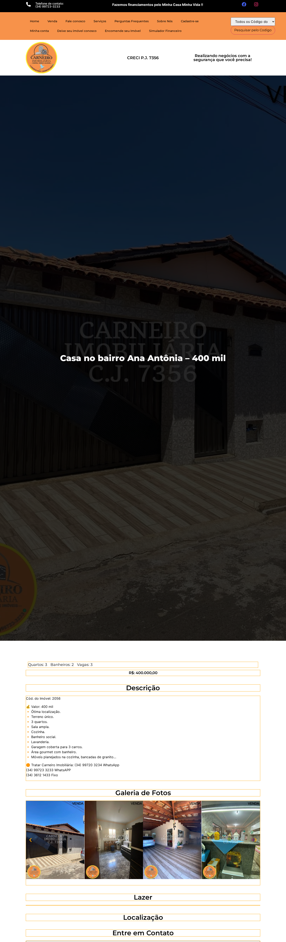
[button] (30, 839)
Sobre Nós (165, 21)
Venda (52, 21)
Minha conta (39, 31)
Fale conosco (75, 21)
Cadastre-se (190, 21)
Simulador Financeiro (165, 31)
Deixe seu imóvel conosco (77, 31)
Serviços (100, 21)
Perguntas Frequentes (132, 21)
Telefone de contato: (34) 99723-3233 (49, 5)
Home (34, 21)
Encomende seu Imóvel (123, 31)
